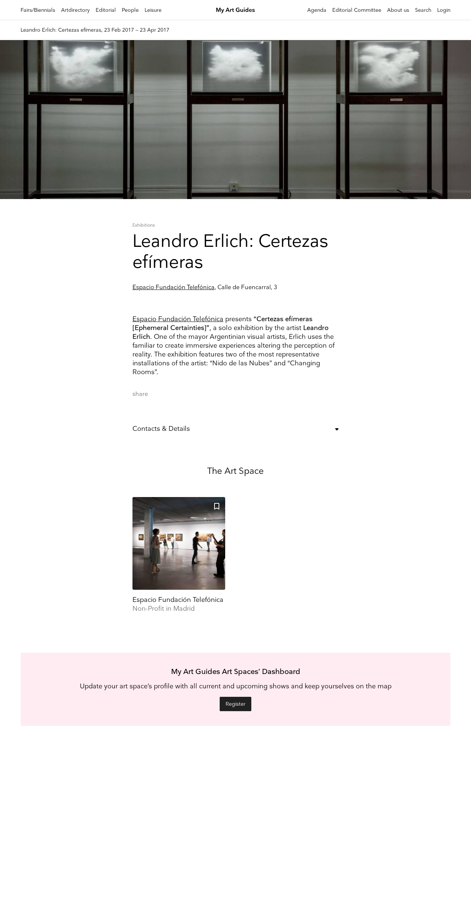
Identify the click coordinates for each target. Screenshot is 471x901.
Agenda (316, 10)
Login (443, 10)
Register (235, 704)
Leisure (153, 10)
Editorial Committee (356, 10)
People (130, 10)
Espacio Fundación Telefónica (173, 287)
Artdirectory (75, 10)
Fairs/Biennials (38, 10)
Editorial (106, 10)
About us (398, 10)
